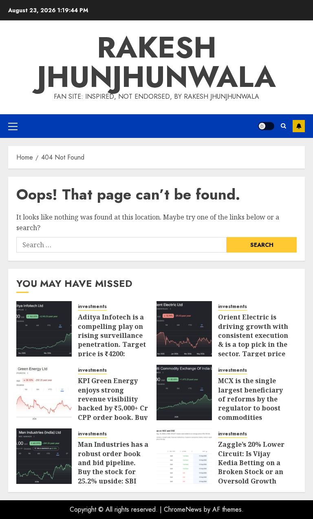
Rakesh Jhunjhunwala (156, 62)
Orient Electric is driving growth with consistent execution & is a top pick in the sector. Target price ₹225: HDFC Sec (253, 340)
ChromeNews (183, 509)
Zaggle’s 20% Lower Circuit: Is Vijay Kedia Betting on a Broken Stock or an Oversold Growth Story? (251, 467)
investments (92, 306)
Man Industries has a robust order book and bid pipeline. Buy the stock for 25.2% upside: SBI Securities (113, 467)
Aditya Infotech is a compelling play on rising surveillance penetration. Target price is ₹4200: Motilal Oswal (112, 340)
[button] (13, 126)
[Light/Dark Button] (266, 126)
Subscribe (299, 126)
